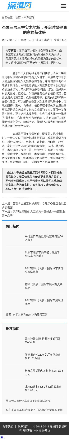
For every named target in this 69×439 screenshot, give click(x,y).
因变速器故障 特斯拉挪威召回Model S (43, 340)
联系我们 (23, 426)
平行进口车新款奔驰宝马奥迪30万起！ (44, 238)
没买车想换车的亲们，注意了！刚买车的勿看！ (43, 254)
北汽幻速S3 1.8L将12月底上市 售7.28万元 (43, 388)
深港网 (54, 426)
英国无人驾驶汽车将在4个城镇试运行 (28, 401)
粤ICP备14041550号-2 (36, 430)
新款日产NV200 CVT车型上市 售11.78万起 (43, 356)
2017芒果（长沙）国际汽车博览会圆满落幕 (44, 270)
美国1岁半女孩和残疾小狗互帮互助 (27, 314)
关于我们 (7, 426)
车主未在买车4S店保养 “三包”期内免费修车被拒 (34, 410)
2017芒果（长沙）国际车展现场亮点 (44, 302)
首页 (18, 17)
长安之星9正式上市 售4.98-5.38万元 (44, 372)
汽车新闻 (29, 17)
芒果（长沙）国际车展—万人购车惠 (43, 286)
